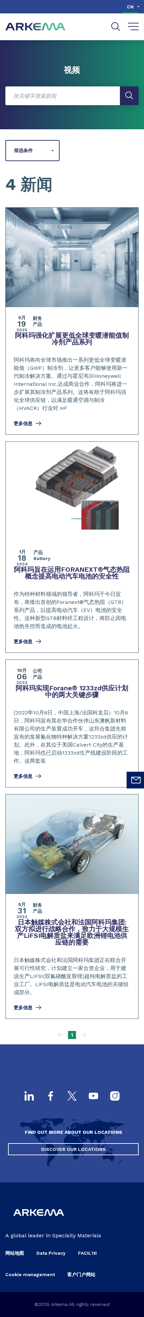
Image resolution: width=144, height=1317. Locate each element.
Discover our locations (73, 1149)
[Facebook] (50, 1096)
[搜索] (116, 26)
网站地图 (14, 1253)
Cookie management (30, 1274)
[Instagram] (115, 1096)
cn (130, 6)
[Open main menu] (133, 26)
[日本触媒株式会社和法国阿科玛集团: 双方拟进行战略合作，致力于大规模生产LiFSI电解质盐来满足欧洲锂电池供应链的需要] (72, 906)
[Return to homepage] (35, 27)
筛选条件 (23, 150)
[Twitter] (72, 1096)
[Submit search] (129, 95)
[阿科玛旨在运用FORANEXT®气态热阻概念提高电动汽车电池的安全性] (72, 547)
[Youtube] (93, 1096)
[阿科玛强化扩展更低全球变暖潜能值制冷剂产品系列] (72, 321)
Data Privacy (51, 1253)
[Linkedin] (29, 1096)
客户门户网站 (81, 1274)
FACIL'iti (87, 1253)
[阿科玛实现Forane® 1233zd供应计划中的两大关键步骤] (72, 723)
